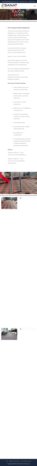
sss (7, 461)
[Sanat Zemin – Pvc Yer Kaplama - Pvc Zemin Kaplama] (15, 6)
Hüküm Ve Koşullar (14, 461)
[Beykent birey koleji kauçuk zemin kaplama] (28, 261)
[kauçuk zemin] (9, 203)
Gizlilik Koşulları (26, 461)
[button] (35, 6)
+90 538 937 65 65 (32, 1)
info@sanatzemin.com (23, 1)
